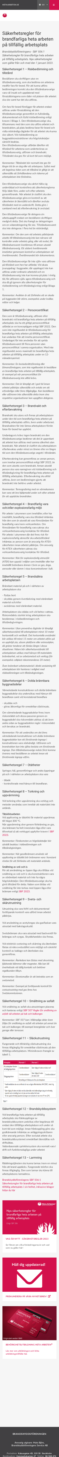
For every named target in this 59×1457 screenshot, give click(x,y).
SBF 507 (28, 1010)
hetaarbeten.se (10, 5)
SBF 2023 (24, 891)
